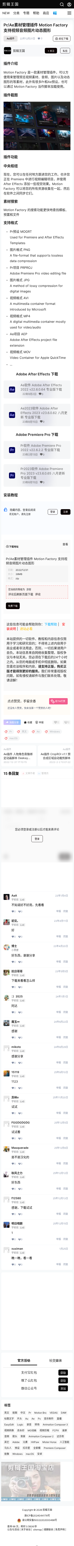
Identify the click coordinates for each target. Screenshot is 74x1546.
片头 (19, 1418)
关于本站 (26, 1529)
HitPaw (35, 1442)
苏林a (15, 1097)
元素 (25, 1442)
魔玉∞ (15, 1021)
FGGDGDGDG (20, 1122)
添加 (63, 1388)
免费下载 (13, 606)
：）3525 (17, 996)
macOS (30, 1453)
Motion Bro (40, 1412)
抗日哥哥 (16, 971)
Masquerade (19, 1147)
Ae (33, 1418)
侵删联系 (48, 1529)
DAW (63, 1412)
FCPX (55, 1430)
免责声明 (60, 1529)
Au (26, 1418)
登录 (52, 511)
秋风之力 (16, 1173)
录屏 (64, 1430)
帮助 (36, 13)
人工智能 (64, 1442)
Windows (17, 1453)
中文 (23, 1412)
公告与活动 (13, 1529)
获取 (63, 1372)
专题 (26, 13)
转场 (37, 1424)
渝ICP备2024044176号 (37, 1515)
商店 (46, 13)
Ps (39, 1418)
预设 (17, 1447)
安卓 (39, 1453)
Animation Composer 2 (41, 1436)
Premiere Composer (55, 1447)
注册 (65, 511)
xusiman (17, 1248)
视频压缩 (44, 1430)
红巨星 (26, 1447)
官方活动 (24, 1360)
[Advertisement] (37, 1311)
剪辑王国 (47, 1509)
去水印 (20, 1430)
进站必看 (26, 629)
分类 (16, 13)
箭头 (14, 1436)
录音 (29, 1424)
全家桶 (36, 1447)
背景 (23, 1436)
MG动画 (32, 1430)
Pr (30, 1412)
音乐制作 (48, 1418)
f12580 (16, 1198)
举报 (58, 911)
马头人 (7, 1447)
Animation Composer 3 (55, 1424)
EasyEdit (9, 1424)
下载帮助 (50, 624)
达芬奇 (60, 1436)
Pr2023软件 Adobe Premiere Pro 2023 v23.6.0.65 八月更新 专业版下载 (43, 473)
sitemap (37, 1529)
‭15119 (15, 1072)
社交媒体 (55, 1360)
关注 (52, 50)
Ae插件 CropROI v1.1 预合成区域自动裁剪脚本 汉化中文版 (55, 757)
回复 (65, 911)
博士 (14, 946)
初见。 (15, 920)
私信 (65, 50)
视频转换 (9, 1430)
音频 (6, 1436)
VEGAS (54, 1412)
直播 (59, 1418)
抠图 (14, 1412)
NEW (6, 13)
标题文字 (9, 1418)
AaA (14, 895)
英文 (6, 1412)
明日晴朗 (16, 1223)
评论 (38, 594)
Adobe (16, 1442)
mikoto (16, 1047)
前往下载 (63, 38)
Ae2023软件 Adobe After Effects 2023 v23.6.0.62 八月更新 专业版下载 (44, 412)
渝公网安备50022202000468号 (39, 1519)
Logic (20, 1424)
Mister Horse (49, 1442)
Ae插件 (10, 38)
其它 (6, 1442)
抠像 (6, 1453)
